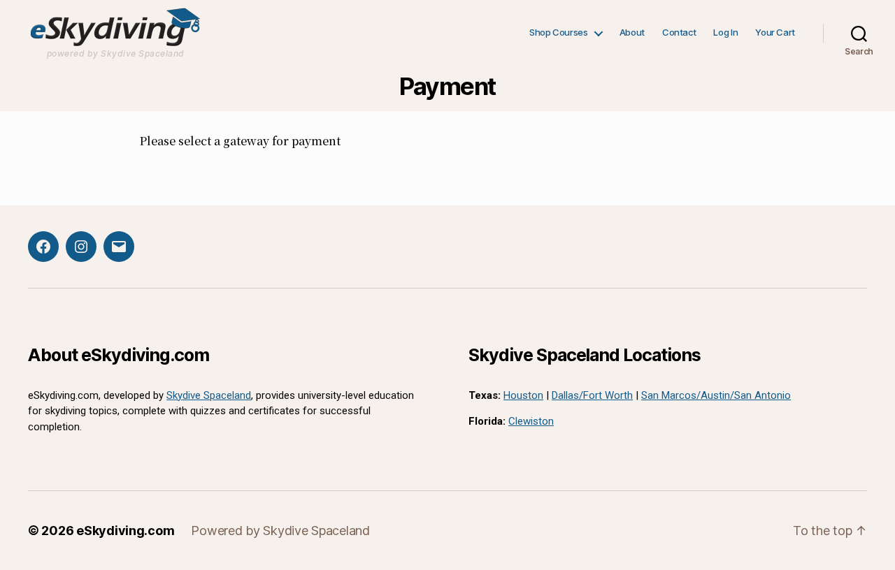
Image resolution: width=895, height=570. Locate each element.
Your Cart (775, 32)
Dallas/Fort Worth (592, 395)
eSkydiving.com (125, 530)
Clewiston (531, 421)
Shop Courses (558, 32)
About (632, 32)
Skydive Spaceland (208, 395)
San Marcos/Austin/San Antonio (716, 395)
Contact (679, 32)
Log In (725, 32)
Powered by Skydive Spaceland (280, 530)
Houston (523, 395)
